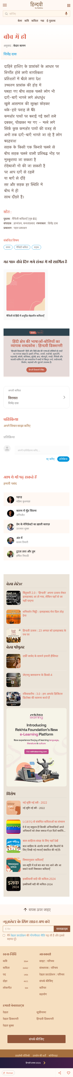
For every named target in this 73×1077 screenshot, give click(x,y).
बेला (20, 20)
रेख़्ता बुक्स (8, 1026)
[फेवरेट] (68, 1072)
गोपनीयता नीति (37, 936)
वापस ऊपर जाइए (40, 910)
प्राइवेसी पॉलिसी (22, 1055)
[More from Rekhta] (69, 5)
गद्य (42, 20)
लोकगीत (15, 988)
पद (15, 975)
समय (8, 247)
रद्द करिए (50, 459)
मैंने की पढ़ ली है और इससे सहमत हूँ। (35, 937)
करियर (42, 988)
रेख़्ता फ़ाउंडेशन (18, 936)
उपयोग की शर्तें (39, 1055)
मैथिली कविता (22, 247)
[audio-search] (66, 14)
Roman (9, 1073)
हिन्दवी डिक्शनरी (45, 1019)
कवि (26, 20)
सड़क (36, 247)
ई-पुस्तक (51, 20)
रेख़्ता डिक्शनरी (10, 1019)
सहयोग (43, 994)
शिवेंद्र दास (10, 54)
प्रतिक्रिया (63, 459)
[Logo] (36, 6)
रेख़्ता (5, 1012)
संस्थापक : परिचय (48, 968)
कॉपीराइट (53, 1055)
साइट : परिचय (46, 961)
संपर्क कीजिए (46, 981)
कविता (34, 20)
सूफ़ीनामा (41, 1012)
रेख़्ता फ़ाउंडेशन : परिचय (51, 975)
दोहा (15, 981)
